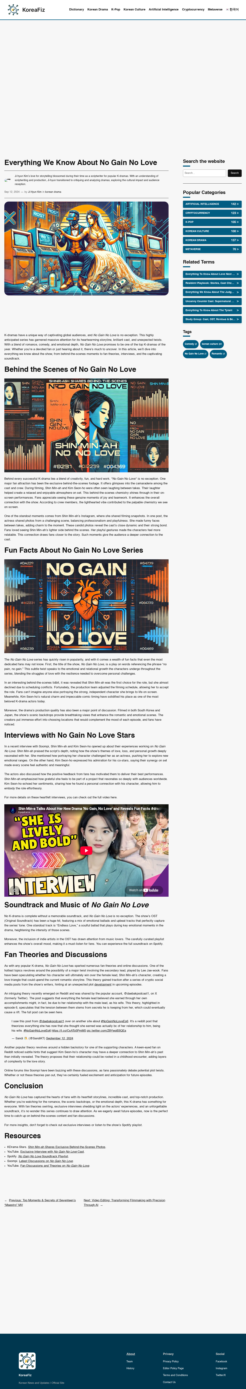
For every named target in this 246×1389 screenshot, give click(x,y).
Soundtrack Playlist (43, 1156)
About (130, 1354)
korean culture (212, 344)
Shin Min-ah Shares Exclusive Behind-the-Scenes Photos (66, 1147)
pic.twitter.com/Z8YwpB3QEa (106, 1030)
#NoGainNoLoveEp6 (114, 1021)
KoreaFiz (33, 9)
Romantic (218, 354)
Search (235, 173)
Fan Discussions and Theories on (54, 1165)
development (102, 984)
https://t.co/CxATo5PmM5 (69, 1030)
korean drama (53, 192)
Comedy (191, 344)
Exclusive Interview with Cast (52, 1151)
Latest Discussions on (46, 1161)
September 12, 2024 (59, 1038)
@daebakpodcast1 (51, 1021)
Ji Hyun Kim (35, 192)
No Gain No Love (196, 354)
